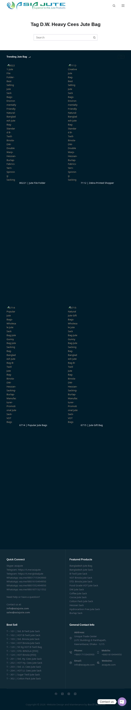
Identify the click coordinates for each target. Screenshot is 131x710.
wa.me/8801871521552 (32, 589)
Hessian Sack (76, 605)
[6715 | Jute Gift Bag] (72, 425)
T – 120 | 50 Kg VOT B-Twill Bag (24, 646)
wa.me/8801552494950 (32, 585)
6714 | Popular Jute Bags (33, 425)
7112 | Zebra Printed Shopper (97, 182)
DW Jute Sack (76, 589)
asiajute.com (109, 664)
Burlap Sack (75, 613)
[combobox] (62, 37)
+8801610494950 (112, 654)
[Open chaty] (122, 701)
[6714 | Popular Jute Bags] (11, 425)
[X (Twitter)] (62, 694)
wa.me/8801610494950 (32, 581)
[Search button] (94, 37)
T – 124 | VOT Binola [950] (21, 654)
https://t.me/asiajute (29, 569)
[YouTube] (75, 694)
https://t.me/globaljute (30, 573)
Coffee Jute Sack (78, 593)
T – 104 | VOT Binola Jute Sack (23, 642)
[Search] (114, 5)
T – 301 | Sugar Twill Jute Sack (23, 674)
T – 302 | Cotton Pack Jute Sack (24, 678)
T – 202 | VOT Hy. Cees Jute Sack (24, 662)
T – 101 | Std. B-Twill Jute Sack (23, 631)
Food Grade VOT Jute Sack (83, 585)
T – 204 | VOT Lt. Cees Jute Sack (24, 670)
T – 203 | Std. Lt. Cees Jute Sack (24, 666)
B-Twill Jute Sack (78, 573)
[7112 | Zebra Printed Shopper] (72, 182)
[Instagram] (69, 694)
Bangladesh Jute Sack (81, 569)
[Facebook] (56, 694)
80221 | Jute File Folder (32, 182)
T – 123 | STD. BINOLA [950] (22, 650)
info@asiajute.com (84, 664)
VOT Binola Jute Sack (80, 577)
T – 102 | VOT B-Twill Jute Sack (23, 635)
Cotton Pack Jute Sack (81, 601)
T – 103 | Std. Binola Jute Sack (23, 639)
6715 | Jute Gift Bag (92, 425)
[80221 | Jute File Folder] (11, 182)
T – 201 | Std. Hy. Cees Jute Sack (24, 658)
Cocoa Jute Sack (78, 597)
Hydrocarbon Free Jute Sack (84, 609)
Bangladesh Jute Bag (80, 565)
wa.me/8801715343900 (32, 577)
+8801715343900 (84, 654)
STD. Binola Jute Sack (80, 581)
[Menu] (123, 5)
